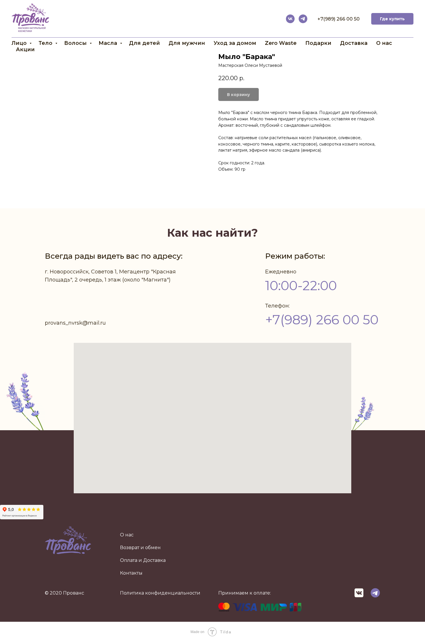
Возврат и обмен (140, 547)
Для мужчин (187, 43)
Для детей (144, 43)
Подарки (318, 43)
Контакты (131, 573)
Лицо (20, 43)
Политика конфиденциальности (160, 593)
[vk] (290, 18)
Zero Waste (281, 43)
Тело (46, 43)
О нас (384, 43)
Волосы (76, 43)
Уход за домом (235, 43)
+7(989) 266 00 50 (338, 19)
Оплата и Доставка (143, 560)
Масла (109, 43)
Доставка (353, 43)
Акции (25, 49)
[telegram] (303, 18)
